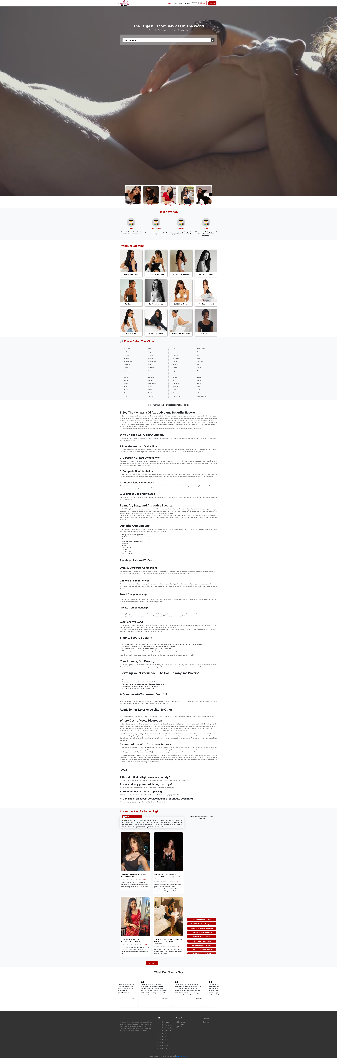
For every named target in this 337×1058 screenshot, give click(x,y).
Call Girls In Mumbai (206, 274)
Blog (180, 3)
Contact (187, 3)
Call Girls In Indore (156, 304)
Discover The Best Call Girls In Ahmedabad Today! (133, 875)
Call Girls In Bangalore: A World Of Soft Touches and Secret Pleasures (168, 941)
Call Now (212, 3)
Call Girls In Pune (131, 304)
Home (169, 3)
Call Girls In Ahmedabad (156, 333)
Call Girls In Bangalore (156, 274)
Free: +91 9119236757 (198, 4)
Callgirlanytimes (181, 1056)
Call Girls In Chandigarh (181, 333)
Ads (175, 3)
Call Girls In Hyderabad (181, 274)
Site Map (206, 1022)
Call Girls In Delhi (131, 333)
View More (151, 963)
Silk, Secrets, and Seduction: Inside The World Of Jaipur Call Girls (167, 876)
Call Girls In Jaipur (131, 274)
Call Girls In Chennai (206, 304)
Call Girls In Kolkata (181, 304)
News (144, 879)
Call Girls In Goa (206, 333)
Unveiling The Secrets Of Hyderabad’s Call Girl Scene (132, 940)
